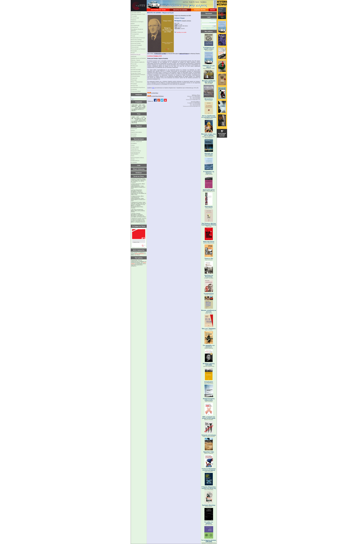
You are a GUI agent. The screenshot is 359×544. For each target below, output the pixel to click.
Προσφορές (208, 13)
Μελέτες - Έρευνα (136, 60)
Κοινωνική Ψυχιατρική (137, 45)
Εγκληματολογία (135, 25)
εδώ (153, 87)
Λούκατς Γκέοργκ (179, 18)
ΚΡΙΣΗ (133, 130)
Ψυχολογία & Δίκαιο (136, 91)
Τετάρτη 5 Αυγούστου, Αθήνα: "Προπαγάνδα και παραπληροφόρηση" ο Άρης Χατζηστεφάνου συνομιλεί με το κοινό (138, 186)
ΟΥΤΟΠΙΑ (134, 134)
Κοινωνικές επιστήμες (137, 39)
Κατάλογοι (139, 172)
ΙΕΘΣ (133, 155)
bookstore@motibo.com (194, 106)
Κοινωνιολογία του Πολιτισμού (138, 49)
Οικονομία (134, 63)
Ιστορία (133, 35)
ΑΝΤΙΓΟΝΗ (134, 128)
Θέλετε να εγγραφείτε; (211, 29)
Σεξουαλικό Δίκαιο (136, 76)
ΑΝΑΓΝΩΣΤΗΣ (135, 149)
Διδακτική (134, 19)
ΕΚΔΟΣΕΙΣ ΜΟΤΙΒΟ (199, 10)
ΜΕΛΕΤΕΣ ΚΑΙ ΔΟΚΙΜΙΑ (180, 10)
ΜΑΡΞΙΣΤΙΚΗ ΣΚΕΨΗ (137, 132)
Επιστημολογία (135, 34)
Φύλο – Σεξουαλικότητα (137, 81)
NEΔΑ (133, 145)
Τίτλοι (138, 114)
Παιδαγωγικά (135, 65)
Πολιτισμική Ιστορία (136, 71)
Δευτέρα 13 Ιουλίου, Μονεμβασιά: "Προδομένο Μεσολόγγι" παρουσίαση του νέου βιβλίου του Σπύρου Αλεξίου (138, 215)
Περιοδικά (139, 126)
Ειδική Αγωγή (135, 27)
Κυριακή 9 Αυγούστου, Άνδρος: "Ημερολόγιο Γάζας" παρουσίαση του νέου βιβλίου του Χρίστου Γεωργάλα (138, 180)
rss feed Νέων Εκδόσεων (157, 96)
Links (138, 165)
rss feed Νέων (154, 93)
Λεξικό (133, 52)
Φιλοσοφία (134, 80)
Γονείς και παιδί (135, 18)
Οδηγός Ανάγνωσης (139, 169)
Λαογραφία (134, 50)
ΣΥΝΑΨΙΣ (134, 136)
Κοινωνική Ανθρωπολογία (138, 41)
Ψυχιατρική (134, 83)
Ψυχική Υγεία (135, 85)
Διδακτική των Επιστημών (138, 21)
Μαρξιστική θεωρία (136, 54)
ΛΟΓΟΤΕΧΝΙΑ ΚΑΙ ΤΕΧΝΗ (158, 10)
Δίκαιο (133, 23)
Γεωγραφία (134, 16)
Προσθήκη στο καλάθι (181, 32)
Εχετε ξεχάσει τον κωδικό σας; (209, 27)
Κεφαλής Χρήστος (186, 20)
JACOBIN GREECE (136, 12)
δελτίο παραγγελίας (139, 253)
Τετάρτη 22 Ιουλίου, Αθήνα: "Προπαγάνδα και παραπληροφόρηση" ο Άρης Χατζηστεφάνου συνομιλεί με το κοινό (138, 198)
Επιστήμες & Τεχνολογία (137, 32)
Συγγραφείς (138, 102)
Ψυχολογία (134, 89)
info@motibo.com (196, 99)
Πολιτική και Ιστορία (136, 69)
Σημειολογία (134, 78)
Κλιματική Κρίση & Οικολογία (138, 37)
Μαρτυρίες (134, 56)
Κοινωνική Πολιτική (136, 43)
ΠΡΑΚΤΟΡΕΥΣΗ (135, 160)
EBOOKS (212, 10)
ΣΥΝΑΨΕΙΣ (134, 162)
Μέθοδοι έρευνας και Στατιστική (139, 58)
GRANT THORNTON (137, 141)
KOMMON (134, 143)
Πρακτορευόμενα (139, 139)
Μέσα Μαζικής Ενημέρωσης (138, 62)
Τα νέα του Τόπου (139, 176)
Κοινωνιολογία (135, 47)
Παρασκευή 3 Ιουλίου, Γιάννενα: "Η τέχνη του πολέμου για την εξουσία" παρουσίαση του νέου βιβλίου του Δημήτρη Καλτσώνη (138, 220)
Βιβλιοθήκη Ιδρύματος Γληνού (138, 14)
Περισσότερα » (143, 223)
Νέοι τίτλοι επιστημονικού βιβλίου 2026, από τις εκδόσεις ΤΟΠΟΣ (138, 210)
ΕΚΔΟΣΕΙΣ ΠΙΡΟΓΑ (136, 150)
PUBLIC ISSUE (135, 147)
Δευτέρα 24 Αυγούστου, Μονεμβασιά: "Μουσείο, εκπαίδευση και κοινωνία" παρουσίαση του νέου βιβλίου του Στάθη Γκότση (138, 192)
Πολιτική (134, 67)
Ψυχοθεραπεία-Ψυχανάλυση (138, 87)
